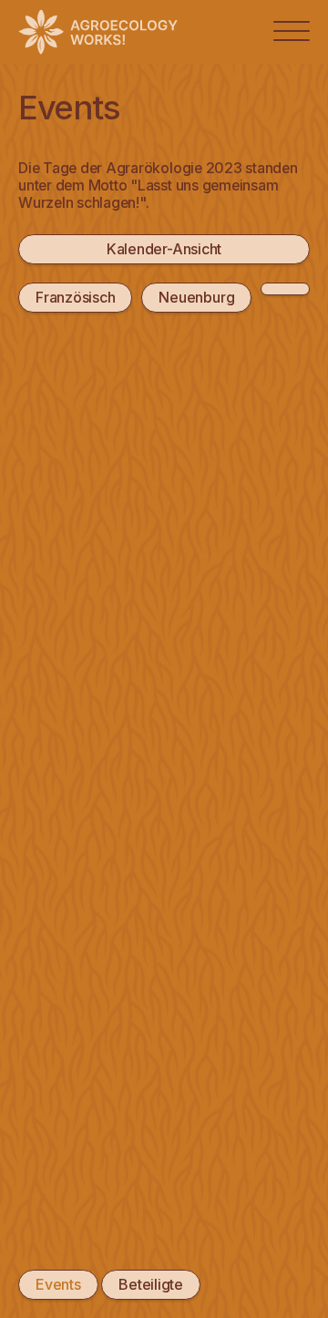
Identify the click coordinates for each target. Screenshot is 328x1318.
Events (58, 1284)
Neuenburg (196, 297)
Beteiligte (150, 1284)
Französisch (75, 297)
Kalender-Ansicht (164, 249)
